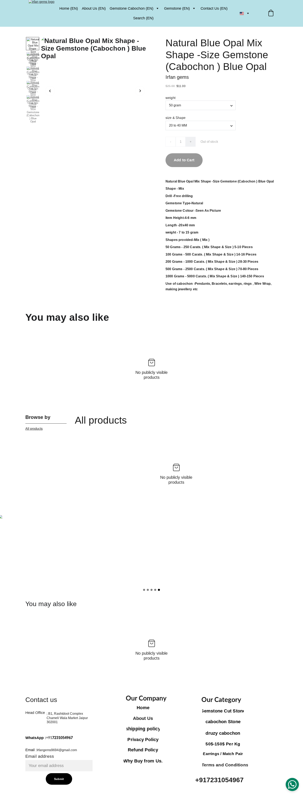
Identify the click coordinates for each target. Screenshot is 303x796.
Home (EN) (68, 8)
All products (34, 428)
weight (170, 98)
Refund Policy (143, 749)
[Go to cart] (270, 13)
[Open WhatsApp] (292, 784)
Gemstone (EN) (177, 8)
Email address (39, 756)
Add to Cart (184, 160)
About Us (143, 718)
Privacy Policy (143, 739)
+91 (49, 738)
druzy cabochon (223, 733)
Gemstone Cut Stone (223, 710)
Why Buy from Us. (142, 760)
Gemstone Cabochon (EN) (131, 8)
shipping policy (143, 728)
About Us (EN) (94, 8)
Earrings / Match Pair (223, 754)
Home (143, 707)
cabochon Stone (223, 721)
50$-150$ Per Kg (223, 743)
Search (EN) (143, 18)
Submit (59, 779)
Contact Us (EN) (214, 8)
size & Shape (176, 118)
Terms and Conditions (225, 764)
